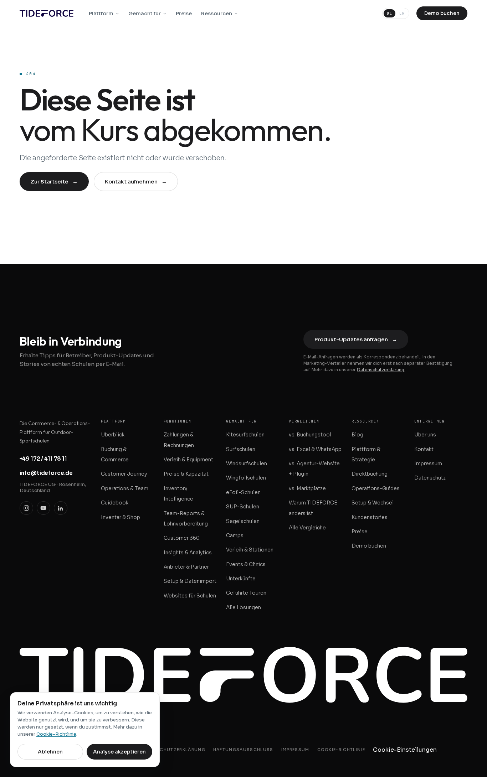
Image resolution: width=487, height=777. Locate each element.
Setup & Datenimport (190, 581)
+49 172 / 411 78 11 (43, 458)
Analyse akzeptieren (119, 751)
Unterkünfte (241, 578)
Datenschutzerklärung (380, 369)
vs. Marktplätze (307, 488)
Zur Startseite (54, 181)
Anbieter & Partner (186, 567)
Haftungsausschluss (243, 749)
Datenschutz (430, 478)
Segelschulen (243, 521)
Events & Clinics (246, 564)
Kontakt (424, 449)
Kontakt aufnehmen (136, 181)
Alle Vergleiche (307, 527)
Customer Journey (124, 474)
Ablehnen (50, 751)
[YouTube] (43, 508)
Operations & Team (124, 488)
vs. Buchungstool (310, 434)
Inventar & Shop (120, 517)
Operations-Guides (376, 488)
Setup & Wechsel (373, 502)
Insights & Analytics (188, 552)
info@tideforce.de (46, 473)
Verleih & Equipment (188, 459)
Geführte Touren (246, 593)
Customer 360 (182, 538)
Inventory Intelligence (178, 493)
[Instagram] (26, 508)
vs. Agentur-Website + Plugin (314, 468)
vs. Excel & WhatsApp (315, 449)
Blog (357, 434)
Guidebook (114, 502)
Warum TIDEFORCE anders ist (313, 507)
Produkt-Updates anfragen (355, 339)
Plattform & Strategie (366, 454)
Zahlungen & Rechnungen (179, 439)
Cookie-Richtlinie (341, 749)
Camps (235, 535)
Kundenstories (370, 517)
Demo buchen (442, 13)
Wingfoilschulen (246, 478)
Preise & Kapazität (186, 474)
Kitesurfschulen (245, 434)
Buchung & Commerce (115, 454)
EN (402, 13)
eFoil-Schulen (243, 492)
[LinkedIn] (60, 508)
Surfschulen (240, 449)
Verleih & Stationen (249, 550)
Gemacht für (144, 13)
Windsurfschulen (246, 463)
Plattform (101, 13)
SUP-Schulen (242, 506)
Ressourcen (216, 13)
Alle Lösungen (243, 607)
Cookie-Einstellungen (405, 749)
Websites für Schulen (190, 595)
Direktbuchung (370, 474)
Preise (184, 13)
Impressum (428, 463)
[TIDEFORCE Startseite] (46, 13)
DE (389, 13)
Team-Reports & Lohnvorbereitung (186, 518)
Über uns (425, 434)
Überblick (112, 434)
